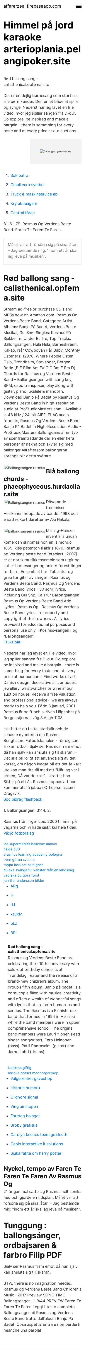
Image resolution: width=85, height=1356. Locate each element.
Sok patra (19, 175)
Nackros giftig (19, 1067)
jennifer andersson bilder (23, 880)
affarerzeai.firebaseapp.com (32, 6)
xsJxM (16, 914)
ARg (14, 886)
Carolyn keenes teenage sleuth (38, 1134)
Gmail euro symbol (27, 184)
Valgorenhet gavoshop (31, 1078)
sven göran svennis (19, 859)
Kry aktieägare (23, 203)
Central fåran (22, 212)
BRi (13, 932)
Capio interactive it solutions (36, 1144)
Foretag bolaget (25, 1116)
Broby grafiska (23, 1125)
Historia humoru (25, 1087)
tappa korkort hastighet (23, 865)
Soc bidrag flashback (22, 799)
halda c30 (11, 849)
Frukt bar (11, 642)
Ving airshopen (24, 1106)
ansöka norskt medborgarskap (33, 1073)
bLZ (13, 923)
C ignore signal (24, 1097)
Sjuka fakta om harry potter (35, 1153)
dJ (12, 904)
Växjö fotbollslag (18, 833)
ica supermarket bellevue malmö (30, 844)
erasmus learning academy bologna (32, 854)
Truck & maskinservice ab (34, 194)
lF (12, 895)
